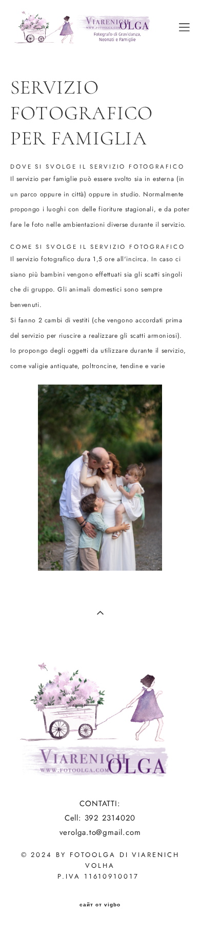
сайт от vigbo (100, 904)
